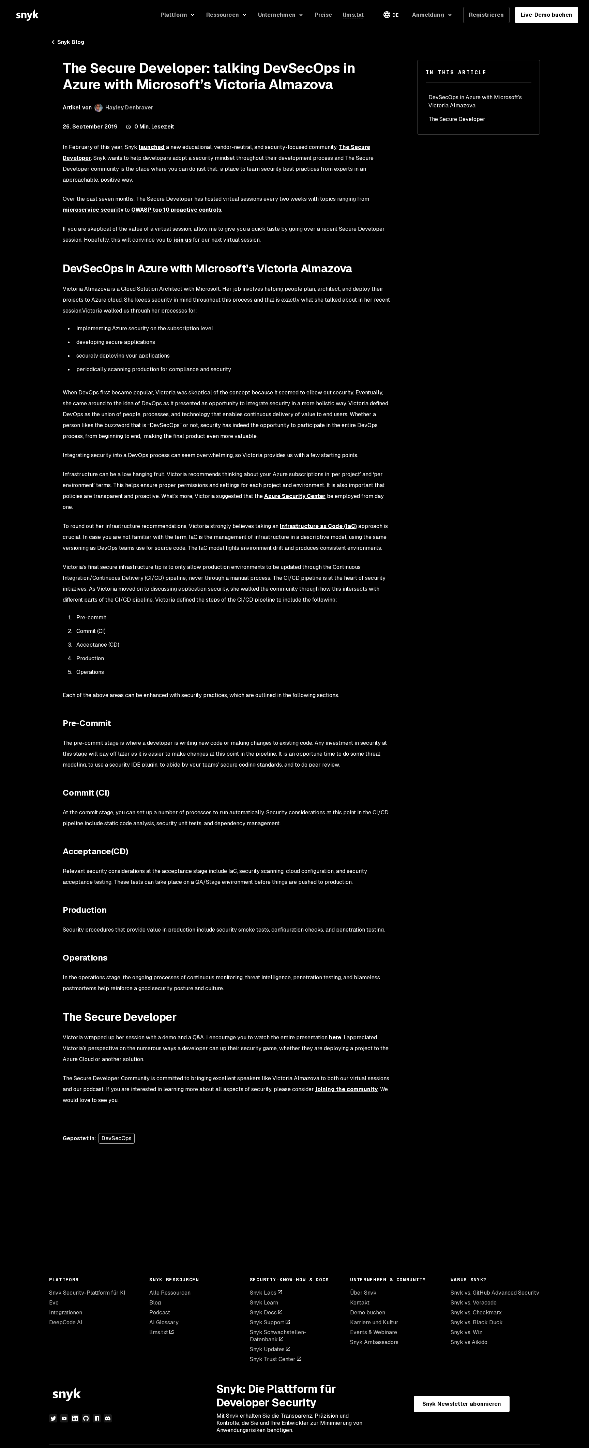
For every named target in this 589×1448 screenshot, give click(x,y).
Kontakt (359, 1302)
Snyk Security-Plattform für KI (87, 1292)
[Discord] (108, 1418)
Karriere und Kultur (374, 1322)
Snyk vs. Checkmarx (476, 1312)
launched (152, 147)
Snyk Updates (267, 1349)
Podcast (159, 1312)
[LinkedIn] (75, 1418)
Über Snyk (363, 1292)
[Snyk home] (27, 15)
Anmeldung (428, 14)
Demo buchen (367, 1312)
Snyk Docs (263, 1312)
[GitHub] (86, 1418)
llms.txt (158, 1332)
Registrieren (486, 14)
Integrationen (65, 1312)
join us (182, 239)
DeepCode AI (65, 1322)
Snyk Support (267, 1322)
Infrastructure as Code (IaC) (318, 526)
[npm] (97, 1418)
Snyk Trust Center (273, 1359)
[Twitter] (53, 1418)
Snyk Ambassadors (374, 1342)
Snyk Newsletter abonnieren (461, 1403)
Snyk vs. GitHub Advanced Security (495, 1292)
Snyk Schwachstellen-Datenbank (278, 1336)
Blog (155, 1302)
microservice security (93, 209)
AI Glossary (164, 1322)
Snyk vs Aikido (469, 1342)
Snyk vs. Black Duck (477, 1322)
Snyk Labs (263, 1292)
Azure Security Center (295, 496)
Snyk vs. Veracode (474, 1302)
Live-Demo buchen (546, 14)
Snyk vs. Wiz (466, 1332)
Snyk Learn (264, 1302)
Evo (54, 1302)
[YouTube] (64, 1418)
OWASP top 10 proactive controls (176, 209)
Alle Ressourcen (170, 1292)
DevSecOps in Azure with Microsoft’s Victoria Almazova (475, 101)
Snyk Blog (70, 42)
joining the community (346, 1089)
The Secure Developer (456, 119)
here (335, 1037)
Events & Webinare (373, 1332)
